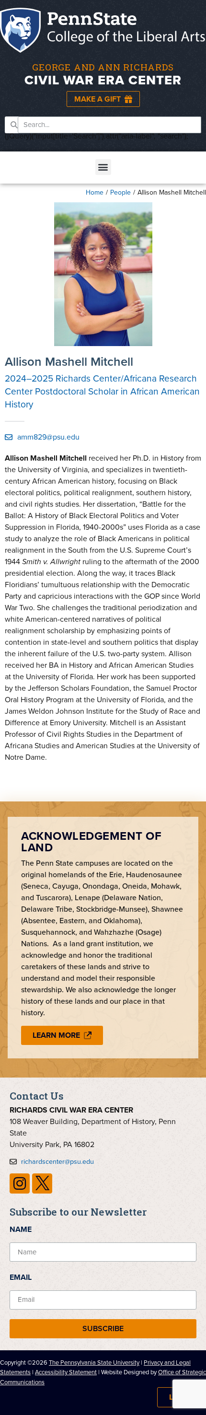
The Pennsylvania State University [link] (94, 1362)
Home (94, 192)
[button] (103, 167)
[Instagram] (20, 1183)
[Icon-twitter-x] (42, 1183)
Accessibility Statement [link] (66, 1372)
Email (21, 1277)
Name (21, 1229)
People (120, 192)
